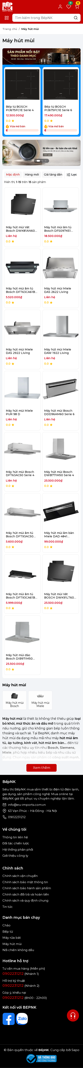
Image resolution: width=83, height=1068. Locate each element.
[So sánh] (30, 85)
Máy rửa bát (11, 938)
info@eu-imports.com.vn (27, 805)
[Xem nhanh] (22, 85)
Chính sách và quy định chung (25, 900)
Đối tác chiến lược (15, 843)
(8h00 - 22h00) (24, 998)
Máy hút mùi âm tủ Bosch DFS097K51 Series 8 (57, 230)
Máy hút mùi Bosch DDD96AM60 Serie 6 (59, 412)
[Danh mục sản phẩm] (6, 18)
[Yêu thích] (13, 85)
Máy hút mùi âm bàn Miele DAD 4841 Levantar (59, 536)
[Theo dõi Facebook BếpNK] (8, 1019)
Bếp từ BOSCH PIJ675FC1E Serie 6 (58, 108)
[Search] (76, 18)
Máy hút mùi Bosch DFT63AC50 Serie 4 (20, 473)
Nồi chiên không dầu (18, 950)
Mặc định (13, 174)
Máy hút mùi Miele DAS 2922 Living (19, 351)
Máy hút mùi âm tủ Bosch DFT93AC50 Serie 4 (19, 536)
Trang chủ (9, 29)
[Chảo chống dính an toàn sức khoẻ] (41, 153)
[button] (73, 102)
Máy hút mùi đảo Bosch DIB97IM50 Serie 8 (19, 658)
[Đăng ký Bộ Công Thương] (41, 1058)
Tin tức (7, 907)
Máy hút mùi (12, 944)
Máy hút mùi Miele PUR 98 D (19, 412)
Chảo (6, 925)
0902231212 (17, 817)
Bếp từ (7, 931)
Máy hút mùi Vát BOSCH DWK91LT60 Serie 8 (59, 597)
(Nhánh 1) (20, 974)
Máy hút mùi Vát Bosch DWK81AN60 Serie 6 (20, 230)
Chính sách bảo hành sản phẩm (26, 888)
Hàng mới (32, 174)
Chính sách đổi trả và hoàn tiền (25, 894)
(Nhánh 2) (20, 986)
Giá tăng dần (53, 174)
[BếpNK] (7, 6)
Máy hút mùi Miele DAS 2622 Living (57, 290)
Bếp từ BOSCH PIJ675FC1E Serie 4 (20, 108)
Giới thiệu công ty (15, 856)
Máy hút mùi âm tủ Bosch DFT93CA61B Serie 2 (20, 597)
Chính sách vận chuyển (20, 876)
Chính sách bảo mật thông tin (25, 882)
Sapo (75, 1050)
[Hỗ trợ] (73, 1015)
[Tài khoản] (60, 6)
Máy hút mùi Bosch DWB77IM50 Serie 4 (59, 473)
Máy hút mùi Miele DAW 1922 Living (57, 351)
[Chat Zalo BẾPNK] (22, 1019)
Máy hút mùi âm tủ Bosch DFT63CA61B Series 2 (20, 292)
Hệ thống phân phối (17, 849)
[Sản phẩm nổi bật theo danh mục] (41, 56)
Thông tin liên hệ (15, 837)
